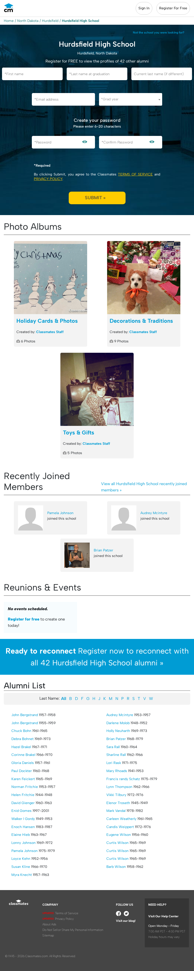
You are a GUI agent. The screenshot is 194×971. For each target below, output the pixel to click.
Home (9, 21)
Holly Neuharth (118, 731)
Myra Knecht (21, 875)
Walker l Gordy (23, 819)
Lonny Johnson (23, 843)
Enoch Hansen (23, 827)
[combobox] (130, 99)
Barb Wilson (116, 867)
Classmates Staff (50, 332)
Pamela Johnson (60, 513)
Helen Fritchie (22, 795)
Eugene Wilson (118, 835)
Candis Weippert (120, 827)
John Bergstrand (24, 715)
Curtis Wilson (117, 843)
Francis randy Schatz (123, 779)
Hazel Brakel (21, 747)
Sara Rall (113, 747)
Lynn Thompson (119, 787)
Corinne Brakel (23, 755)
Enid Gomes (21, 811)
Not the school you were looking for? (158, 32)
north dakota (27, 21)
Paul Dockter (21, 771)
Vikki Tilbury (116, 795)
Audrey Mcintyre (153, 513)
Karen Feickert (23, 779)
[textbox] (130, 99)
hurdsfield (50, 21)
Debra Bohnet (22, 739)
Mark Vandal (116, 811)
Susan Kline (20, 867)
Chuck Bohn (21, 731)
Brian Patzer (103, 550)
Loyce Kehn (20, 859)
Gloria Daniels (22, 763)
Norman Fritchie (24, 787)
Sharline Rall (116, 755)
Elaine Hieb (20, 835)
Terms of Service (135, 174)
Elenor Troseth (118, 803)
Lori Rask (113, 763)
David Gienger (23, 803)
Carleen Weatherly (121, 819)
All (63, 698)
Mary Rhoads (116, 771)
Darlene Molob (118, 723)
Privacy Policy (48, 179)
